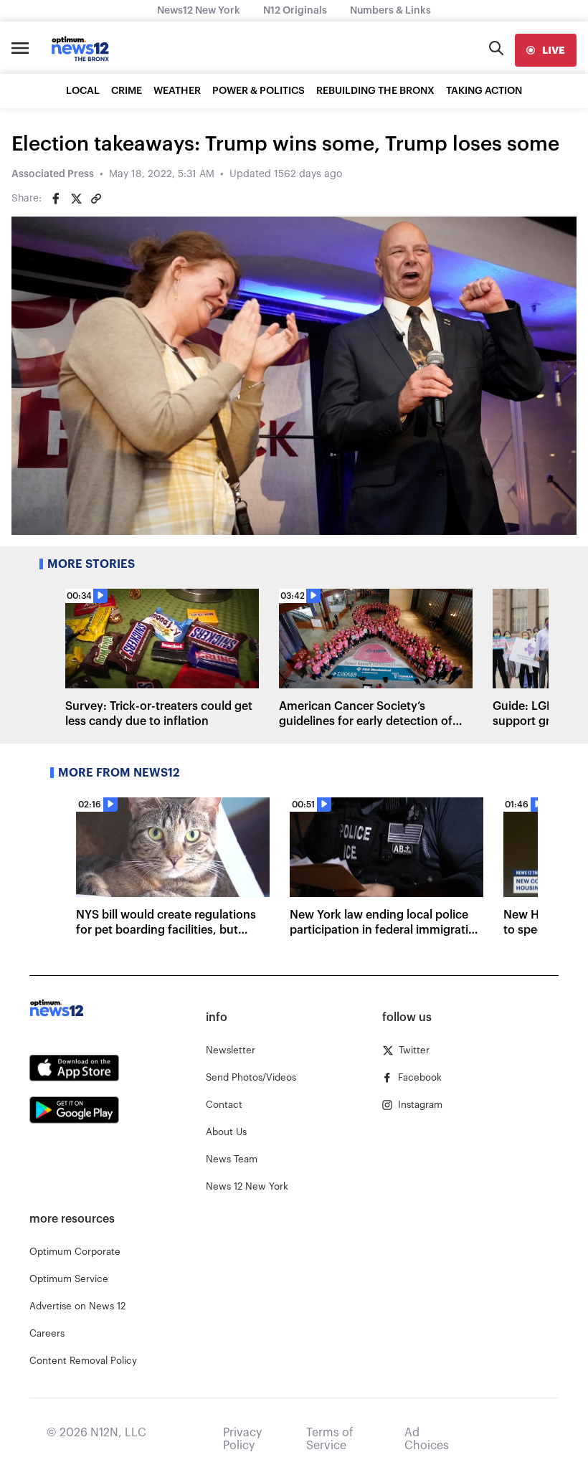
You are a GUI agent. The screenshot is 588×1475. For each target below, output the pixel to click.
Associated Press (52, 174)
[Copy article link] (96, 198)
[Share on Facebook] (56, 198)
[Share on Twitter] (76, 198)
